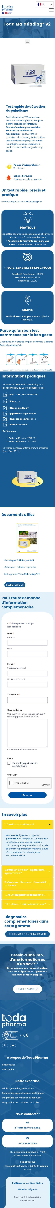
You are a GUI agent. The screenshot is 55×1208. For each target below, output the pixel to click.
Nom (9, 648)
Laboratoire (8, 1069)
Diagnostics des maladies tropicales (20, 1102)
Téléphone (13, 694)
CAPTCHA (12, 775)
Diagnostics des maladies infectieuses (22, 1097)
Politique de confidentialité (27, 1183)
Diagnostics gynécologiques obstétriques (23, 1093)
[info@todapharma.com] (27, 1122)
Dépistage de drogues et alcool (18, 1088)
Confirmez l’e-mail (16, 679)
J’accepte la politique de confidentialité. (24, 765)
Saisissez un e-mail (16, 668)
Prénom (11, 637)
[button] (27, 41)
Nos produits (8, 1064)
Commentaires (14, 710)
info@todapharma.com (27, 1127)
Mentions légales (27, 1189)
